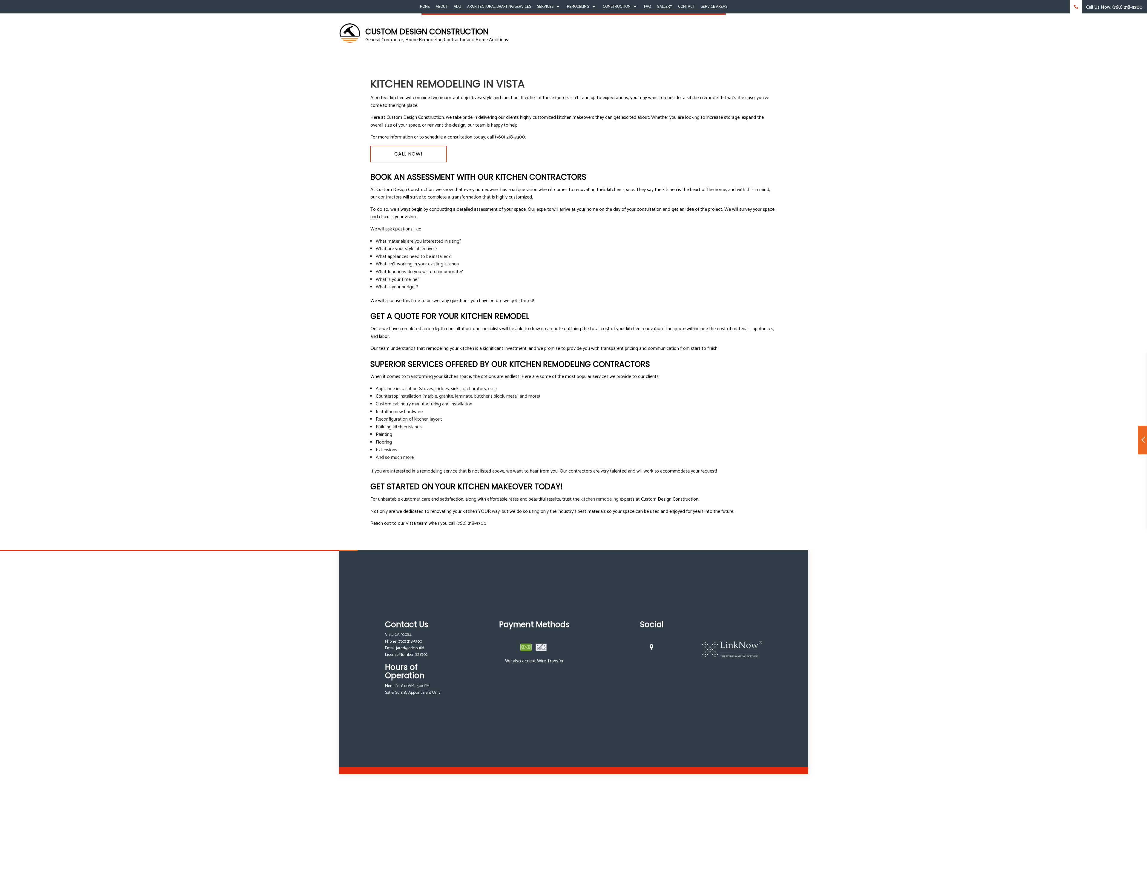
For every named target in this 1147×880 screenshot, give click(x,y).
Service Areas (714, 7)
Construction (617, 7)
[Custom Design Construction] (350, 33)
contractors (390, 197)
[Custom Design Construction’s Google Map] (651, 648)
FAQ (647, 7)
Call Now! (408, 153)
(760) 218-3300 (410, 641)
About (442, 7)
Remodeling (578, 7)
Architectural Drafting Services (499, 7)
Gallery (664, 7)
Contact (686, 7)
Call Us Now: (1114, 7)
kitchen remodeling (600, 499)
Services (545, 7)
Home (425, 7)
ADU (457, 7)
